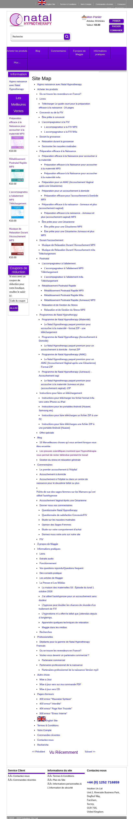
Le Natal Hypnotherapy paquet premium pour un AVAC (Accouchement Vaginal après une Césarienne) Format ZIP (68, 363)
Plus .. (17, 62)
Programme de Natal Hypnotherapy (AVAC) (64, 354)
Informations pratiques (100, 53)
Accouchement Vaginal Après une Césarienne (63, 500)
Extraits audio (47, 558)
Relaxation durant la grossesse (58, 141)
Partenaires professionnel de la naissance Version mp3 (70, 670)
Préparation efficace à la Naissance (58, 151)
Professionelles (45, 637)
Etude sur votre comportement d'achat (61, 529)
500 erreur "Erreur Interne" (53, 713)
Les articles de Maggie (51, 578)
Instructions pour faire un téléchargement (61, 393)
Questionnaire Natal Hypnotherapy (59, 510)
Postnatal (44, 258)
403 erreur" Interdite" (50, 703)
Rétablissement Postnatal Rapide (59, 285)
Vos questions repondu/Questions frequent (61, 568)
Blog (38, 51)
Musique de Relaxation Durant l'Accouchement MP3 (68, 245)
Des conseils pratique (51, 573)
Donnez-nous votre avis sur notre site (61, 534)
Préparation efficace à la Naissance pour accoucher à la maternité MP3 (17, 126)
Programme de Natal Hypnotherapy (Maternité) (66, 319)
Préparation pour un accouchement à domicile (65, 190)
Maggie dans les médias (54, 627)
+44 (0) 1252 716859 (103, 782)
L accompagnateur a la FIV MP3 (60, 127)
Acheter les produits (17, 51)
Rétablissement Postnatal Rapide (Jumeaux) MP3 (69, 300)
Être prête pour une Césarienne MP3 (63, 226)
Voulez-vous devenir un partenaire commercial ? (64, 655)
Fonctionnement (48, 563)
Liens (42, 553)
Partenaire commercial (53, 660)
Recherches (46, 632)
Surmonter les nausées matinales (59, 146)
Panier (116, 21)
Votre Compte (86, 4)
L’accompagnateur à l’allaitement (59, 263)
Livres (43, 98)
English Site (50, 4)
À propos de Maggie (79, 53)
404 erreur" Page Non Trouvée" (56, 708)
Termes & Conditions (68, 4)
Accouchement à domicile (53, 474)
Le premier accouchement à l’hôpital (58, 469)
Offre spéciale (47, 432)
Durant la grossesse (50, 136)
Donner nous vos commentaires (56, 505)
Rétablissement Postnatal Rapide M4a (63, 295)
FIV (41, 539)
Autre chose (43, 674)
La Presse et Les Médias (52, 582)
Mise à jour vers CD (50, 689)
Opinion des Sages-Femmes (56, 524)
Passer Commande (116, 28)
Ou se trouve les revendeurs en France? (60, 94)
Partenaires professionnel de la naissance (61, 665)
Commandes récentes (104, 4)
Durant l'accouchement (51, 240)
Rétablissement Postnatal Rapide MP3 (64, 290)
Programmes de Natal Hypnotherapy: (59, 314)
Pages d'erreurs (45, 694)
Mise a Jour (46, 679)
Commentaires (58, 51)
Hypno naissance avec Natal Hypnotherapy (59, 84)
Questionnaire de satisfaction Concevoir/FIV (64, 515)
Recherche (119, 8)
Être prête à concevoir (53, 117)
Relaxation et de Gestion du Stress (60, 305)
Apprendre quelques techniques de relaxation (65, 622)
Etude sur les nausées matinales (58, 519)
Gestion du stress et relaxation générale (60, 459)
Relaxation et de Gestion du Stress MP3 (64, 310)
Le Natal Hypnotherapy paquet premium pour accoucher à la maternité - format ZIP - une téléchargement (66, 328)
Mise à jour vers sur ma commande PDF (60, 684)
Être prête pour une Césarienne (58, 221)
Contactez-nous (45, 740)
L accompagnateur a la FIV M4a (60, 131)
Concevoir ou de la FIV (51, 112)
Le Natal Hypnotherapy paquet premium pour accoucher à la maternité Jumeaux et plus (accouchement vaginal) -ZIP (66, 384)
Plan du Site (59, 780)
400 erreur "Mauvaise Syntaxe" (56, 699)
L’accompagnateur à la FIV (55, 122)
